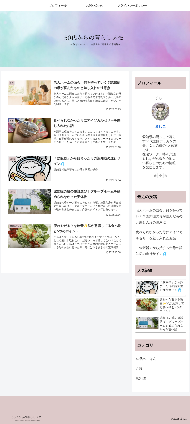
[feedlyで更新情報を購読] (160, 175)
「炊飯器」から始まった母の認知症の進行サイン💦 (159, 251)
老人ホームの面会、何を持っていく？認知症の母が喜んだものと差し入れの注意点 (159, 216)
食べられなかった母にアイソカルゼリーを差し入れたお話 (159, 235)
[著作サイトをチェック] (155, 175)
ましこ (160, 126)
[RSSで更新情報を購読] (165, 175)
